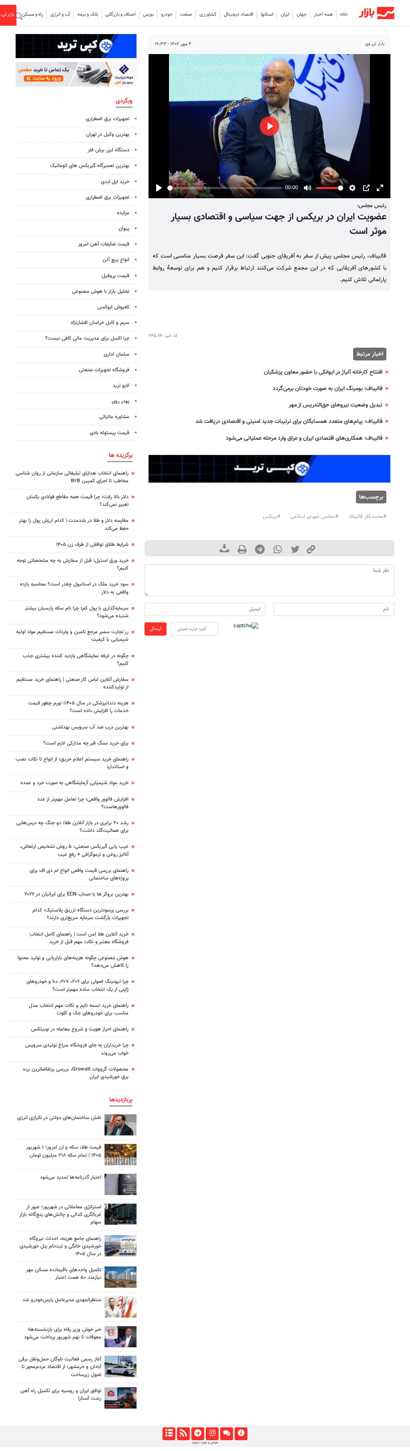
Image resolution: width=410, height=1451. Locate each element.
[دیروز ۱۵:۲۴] (121, 1154)
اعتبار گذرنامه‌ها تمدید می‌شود (70, 1177)
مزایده (123, 213)
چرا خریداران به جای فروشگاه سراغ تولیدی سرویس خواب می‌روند (77, 1049)
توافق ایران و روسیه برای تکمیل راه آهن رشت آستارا (60, 1395)
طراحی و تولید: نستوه (205, 1442)
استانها (267, 14)
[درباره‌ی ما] (241, 1433)
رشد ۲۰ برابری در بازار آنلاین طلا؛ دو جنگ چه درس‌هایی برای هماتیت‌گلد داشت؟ (72, 827)
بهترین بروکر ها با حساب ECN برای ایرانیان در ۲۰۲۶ (76, 894)
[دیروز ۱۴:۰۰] (121, 1336)
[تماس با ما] (226, 1433)
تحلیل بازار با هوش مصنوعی (100, 292)
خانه (344, 14)
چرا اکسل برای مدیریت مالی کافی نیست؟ (87, 338)
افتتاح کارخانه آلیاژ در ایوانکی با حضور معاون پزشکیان (323, 372)
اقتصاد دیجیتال (238, 14)
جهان (302, 14)
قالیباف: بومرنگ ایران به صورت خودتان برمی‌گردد (327, 388)
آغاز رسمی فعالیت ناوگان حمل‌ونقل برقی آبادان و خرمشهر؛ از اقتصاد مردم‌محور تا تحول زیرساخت (59, 1367)
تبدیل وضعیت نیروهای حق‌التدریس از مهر (335, 405)
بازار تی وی (374, 43)
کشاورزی (208, 14)
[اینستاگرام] (212, 1433)
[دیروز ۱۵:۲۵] (121, 1277)
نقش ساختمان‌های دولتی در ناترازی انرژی (59, 1118)
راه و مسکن (32, 14)
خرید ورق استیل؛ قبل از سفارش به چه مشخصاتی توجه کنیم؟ (73, 564)
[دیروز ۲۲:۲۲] (121, 1366)
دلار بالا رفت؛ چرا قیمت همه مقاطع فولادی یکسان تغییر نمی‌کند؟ (77, 501)
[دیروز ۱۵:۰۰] (121, 1214)
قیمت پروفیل (115, 276)
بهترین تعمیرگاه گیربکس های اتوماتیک (89, 166)
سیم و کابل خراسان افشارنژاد (99, 323)
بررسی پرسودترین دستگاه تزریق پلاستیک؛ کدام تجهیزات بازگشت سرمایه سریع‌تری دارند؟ (80, 914)
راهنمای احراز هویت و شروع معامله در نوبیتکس (80, 1029)
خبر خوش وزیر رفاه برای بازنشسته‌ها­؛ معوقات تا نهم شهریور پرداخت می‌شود (62, 1333)
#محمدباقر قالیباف (367, 517)
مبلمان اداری (116, 354)
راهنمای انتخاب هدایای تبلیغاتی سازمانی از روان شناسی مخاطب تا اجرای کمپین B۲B (72, 477)
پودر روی (120, 401)
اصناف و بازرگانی (120, 14)
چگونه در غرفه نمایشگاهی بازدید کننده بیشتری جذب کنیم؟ (76, 660)
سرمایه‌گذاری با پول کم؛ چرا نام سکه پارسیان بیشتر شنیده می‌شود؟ (77, 612)
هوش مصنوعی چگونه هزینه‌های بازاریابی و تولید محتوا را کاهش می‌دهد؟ (73, 962)
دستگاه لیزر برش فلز (108, 150)
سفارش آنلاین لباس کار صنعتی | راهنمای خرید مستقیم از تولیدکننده (72, 683)
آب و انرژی (60, 14)
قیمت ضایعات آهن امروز (103, 244)
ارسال (155, 629)
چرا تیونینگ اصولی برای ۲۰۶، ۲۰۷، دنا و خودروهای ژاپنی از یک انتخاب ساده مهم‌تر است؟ (77, 985)
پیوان (124, 229)
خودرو (167, 14)
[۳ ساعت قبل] (121, 1245)
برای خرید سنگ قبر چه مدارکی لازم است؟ (86, 743)
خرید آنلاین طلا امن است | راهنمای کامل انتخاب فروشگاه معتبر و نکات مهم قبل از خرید (79, 938)
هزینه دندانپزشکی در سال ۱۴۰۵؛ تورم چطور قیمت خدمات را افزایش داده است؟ (78, 707)
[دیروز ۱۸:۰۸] (121, 1124)
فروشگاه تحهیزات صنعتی (104, 370)
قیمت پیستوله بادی (109, 433)
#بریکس (271, 517)
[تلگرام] (198, 1433)
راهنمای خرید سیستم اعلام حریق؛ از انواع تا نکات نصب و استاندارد (72, 763)
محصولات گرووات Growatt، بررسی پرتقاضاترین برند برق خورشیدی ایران (75, 1073)
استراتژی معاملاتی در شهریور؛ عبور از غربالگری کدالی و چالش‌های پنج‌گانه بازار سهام (60, 1214)
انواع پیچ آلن (115, 260)
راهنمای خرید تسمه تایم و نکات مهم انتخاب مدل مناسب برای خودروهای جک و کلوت (79, 1009)
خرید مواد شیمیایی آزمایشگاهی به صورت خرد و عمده (74, 783)
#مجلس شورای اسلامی (314, 517)
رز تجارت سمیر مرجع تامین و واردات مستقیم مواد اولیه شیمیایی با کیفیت (72, 636)
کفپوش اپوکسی (113, 307)
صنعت (186, 14)
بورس (148, 14)
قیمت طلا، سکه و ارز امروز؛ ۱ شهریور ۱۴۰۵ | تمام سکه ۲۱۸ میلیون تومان (63, 1151)
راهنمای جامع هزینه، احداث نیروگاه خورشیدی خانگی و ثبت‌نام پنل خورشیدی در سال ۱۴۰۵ (60, 1246)
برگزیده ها (121, 455)
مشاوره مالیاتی (114, 417)
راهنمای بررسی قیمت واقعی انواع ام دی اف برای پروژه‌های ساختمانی (79, 874)
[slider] (224, 188)
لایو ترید (121, 386)
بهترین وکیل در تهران (107, 135)
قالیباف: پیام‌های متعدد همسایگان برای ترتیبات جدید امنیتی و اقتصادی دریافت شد (288, 421)
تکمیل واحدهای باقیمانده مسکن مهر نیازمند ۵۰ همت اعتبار (63, 1274)
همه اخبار (323, 14)
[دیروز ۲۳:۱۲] (121, 1184)
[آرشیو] (169, 1433)
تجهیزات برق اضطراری (107, 119)
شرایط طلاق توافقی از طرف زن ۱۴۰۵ (92, 545)
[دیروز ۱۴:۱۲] (121, 1398)
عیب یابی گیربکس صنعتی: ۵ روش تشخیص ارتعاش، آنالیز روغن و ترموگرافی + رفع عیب (74, 850)
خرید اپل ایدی (115, 182)
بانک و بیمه (87, 14)
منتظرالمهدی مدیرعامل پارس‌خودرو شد (61, 1300)
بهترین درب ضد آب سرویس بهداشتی (90, 727)
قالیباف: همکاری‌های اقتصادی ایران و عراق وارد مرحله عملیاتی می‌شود (304, 438)
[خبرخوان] (183, 1433)
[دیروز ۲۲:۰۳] (121, 1307)
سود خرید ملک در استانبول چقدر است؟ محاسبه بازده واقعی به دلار (74, 588)
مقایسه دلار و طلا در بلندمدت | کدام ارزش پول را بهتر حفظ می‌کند (74, 524)
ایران (285, 14)
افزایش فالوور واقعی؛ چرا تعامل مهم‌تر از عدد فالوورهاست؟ (83, 803)
